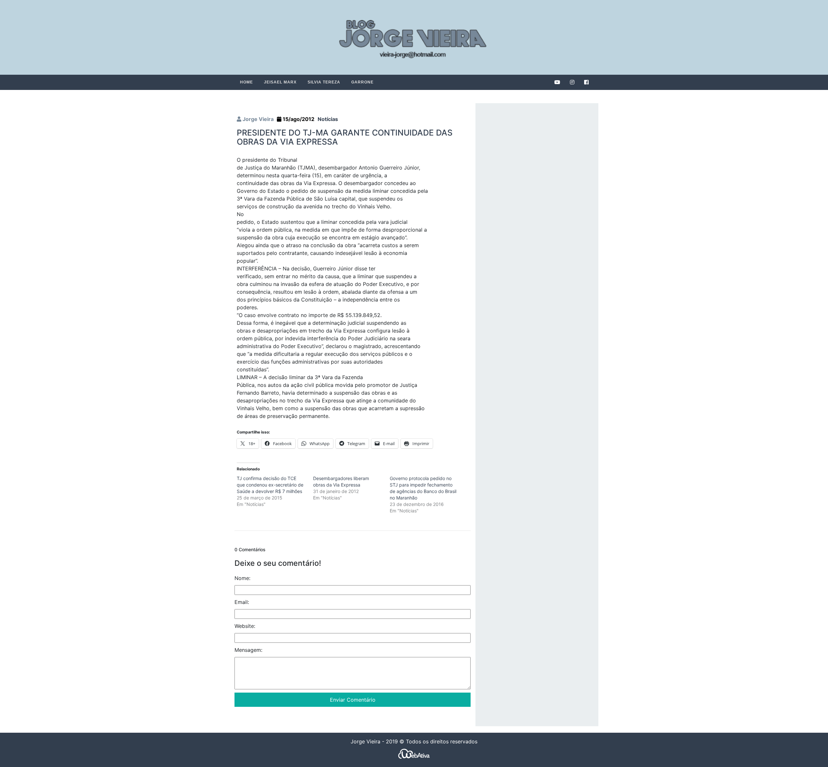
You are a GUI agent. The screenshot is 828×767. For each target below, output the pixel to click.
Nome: (242, 578)
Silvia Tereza (324, 82)
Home (246, 82)
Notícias (328, 119)
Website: (244, 626)
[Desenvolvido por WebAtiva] (414, 753)
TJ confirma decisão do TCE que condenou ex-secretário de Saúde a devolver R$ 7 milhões (270, 485)
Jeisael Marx (280, 82)
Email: (241, 602)
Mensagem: (248, 650)
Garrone (362, 82)
